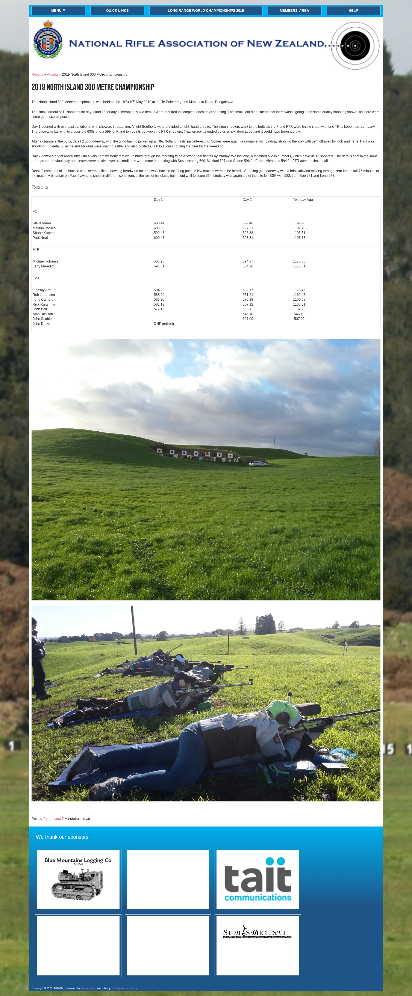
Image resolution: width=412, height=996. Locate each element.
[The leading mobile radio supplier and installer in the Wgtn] (258, 879)
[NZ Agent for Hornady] (258, 945)
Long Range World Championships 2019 (206, 10)
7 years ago (52, 818)
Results (37, 74)
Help (353, 10)
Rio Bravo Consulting (124, 988)
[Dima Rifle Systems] (78, 945)
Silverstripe (88, 988)
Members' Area (294, 10)
